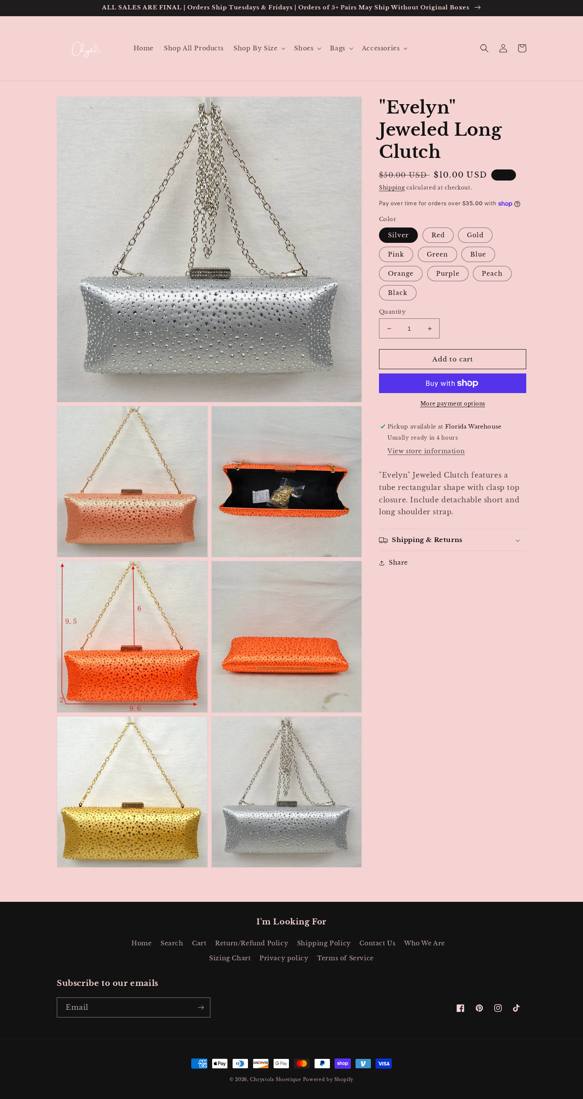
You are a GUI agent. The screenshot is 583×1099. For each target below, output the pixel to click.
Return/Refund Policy (251, 943)
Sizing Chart (230, 958)
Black (398, 293)
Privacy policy (283, 958)
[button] (258, 48)
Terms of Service (345, 958)
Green (437, 254)
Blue (478, 254)
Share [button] (398, 563)
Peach (492, 273)
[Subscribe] (200, 1007)
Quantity (392, 311)
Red (438, 235)
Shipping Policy (324, 943)
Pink (396, 254)
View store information (426, 451)
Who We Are (424, 943)
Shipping (392, 187)
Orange (401, 273)
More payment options (452, 403)
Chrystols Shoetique (275, 1079)
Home (141, 943)
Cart (199, 943)
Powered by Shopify (328, 1079)
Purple (448, 273)
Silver (398, 235)
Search (172, 943)
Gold (475, 235)
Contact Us (377, 943)
